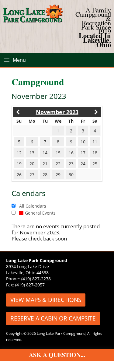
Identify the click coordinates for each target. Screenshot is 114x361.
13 (31, 153)
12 (19, 153)
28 (45, 174)
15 (58, 153)
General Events (40, 213)
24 (83, 163)
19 (19, 163)
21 (45, 163)
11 (94, 142)
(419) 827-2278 (36, 279)
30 (71, 174)
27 (31, 174)
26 (19, 174)
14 (45, 153)
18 (94, 153)
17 (83, 153)
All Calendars (32, 206)
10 (83, 142)
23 (71, 163)
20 (31, 163)
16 (71, 153)
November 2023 (57, 112)
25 (94, 163)
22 (58, 163)
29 (58, 174)
